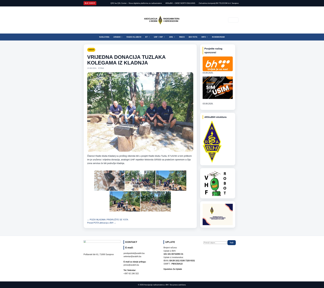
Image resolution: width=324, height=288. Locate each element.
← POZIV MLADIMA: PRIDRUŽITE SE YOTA (107, 220)
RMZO (182, 37)
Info (203, 37)
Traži (232, 243)
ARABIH (116, 37)
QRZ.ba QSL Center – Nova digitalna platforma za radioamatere (117, 3)
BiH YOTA (193, 37)
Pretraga (233, 20)
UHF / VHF (158, 37)
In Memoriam (218, 37)
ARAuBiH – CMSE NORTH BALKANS (161, 3)
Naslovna (104, 37)
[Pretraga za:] (215, 242)
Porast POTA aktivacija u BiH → (101, 223)
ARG (171, 37)
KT (146, 37)
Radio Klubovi (134, 37)
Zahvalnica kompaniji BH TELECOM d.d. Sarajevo (200, 3)
